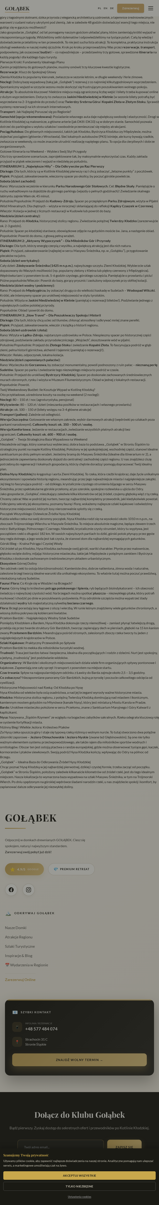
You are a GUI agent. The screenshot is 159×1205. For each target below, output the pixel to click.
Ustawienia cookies (79, 1196)
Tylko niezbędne (79, 1186)
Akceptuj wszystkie (79, 1175)
